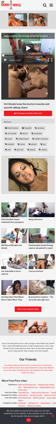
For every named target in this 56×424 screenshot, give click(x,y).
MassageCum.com (31, 387)
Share (8, 122)
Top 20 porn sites (36, 395)
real (9, 150)
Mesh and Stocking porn (27, 385)
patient (33, 144)
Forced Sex (8, 365)
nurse (22, 144)
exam (9, 139)
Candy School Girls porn (40, 392)
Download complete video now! (29, 113)
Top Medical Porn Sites (25, 370)
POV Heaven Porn (24, 398)
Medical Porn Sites (41, 370)
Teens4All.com (23, 392)
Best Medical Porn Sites (34, 368)
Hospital (27, 128)
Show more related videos (28, 309)
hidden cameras (41, 139)
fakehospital (23, 139)
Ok (28, 420)
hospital (10, 144)
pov (44, 144)
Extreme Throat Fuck (21, 365)
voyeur (44, 150)
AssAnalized (23, 395)
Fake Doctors (12, 128)
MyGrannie (22, 403)
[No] (52, 415)
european (37, 133)
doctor (25, 133)
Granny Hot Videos (34, 406)
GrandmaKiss (46, 403)
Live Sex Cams (35, 365)
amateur (40, 128)
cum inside (11, 133)
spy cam (20, 150)
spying (32, 150)
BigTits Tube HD (39, 398)
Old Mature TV (33, 403)
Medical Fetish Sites (16, 368)
